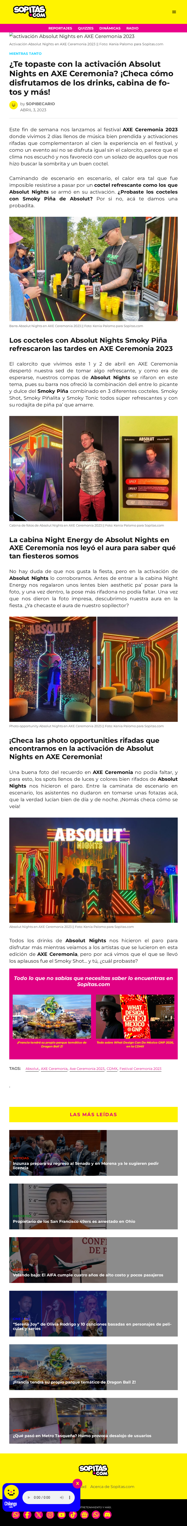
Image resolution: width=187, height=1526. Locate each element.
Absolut (32, 1068)
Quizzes (86, 28)
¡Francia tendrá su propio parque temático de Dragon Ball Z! (74, 1382)
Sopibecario (40, 104)
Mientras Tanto (25, 53)
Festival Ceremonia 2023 (140, 1068)
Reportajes (60, 28)
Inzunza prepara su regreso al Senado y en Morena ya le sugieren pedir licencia (86, 1165)
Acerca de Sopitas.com (112, 1486)
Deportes (22, 1216)
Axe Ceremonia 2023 (87, 1068)
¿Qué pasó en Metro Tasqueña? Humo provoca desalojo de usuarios (82, 1435)
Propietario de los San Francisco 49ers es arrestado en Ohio (74, 1221)
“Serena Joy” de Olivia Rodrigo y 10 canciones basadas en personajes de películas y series (92, 1326)
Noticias (21, 1158)
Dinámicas (110, 28)
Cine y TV (21, 1319)
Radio (132, 28)
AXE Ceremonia (54, 1068)
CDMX (112, 1068)
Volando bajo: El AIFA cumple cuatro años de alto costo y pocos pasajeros (88, 1275)
